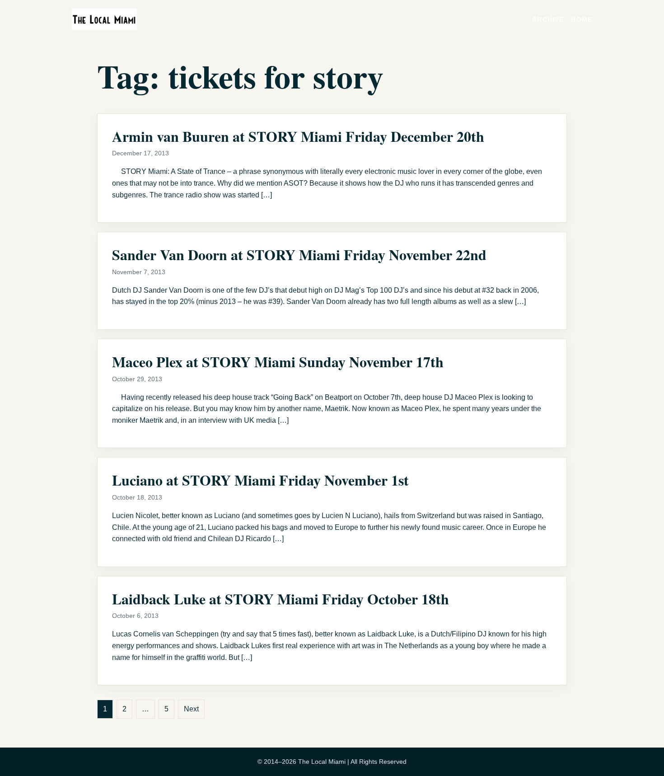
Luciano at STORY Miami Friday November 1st (260, 480)
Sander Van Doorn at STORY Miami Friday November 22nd (299, 254)
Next (191, 709)
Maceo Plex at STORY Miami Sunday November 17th (278, 361)
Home (581, 19)
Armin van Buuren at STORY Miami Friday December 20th (298, 136)
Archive (548, 19)
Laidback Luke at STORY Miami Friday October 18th (280, 598)
